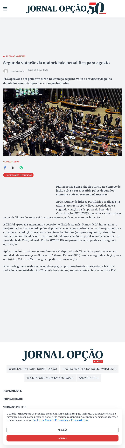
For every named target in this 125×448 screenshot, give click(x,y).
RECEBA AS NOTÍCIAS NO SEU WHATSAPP (89, 368)
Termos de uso (14, 407)
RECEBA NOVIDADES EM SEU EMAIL (50, 377)
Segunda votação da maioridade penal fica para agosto (56, 62)
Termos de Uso (79, 420)
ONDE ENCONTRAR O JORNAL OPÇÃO (33, 368)
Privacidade (13, 399)
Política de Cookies (43, 420)
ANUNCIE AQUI (88, 377)
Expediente (12, 390)
